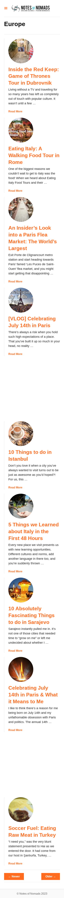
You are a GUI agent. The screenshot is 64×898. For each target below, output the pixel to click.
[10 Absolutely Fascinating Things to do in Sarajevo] (20, 590)
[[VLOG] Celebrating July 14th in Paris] (20, 300)
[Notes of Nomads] (31, 8)
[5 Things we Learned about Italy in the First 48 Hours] (20, 506)
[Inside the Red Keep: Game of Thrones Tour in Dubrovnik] (20, 50)
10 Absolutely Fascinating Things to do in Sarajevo (31, 615)
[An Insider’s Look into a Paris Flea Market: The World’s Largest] (20, 209)
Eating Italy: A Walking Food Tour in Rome (33, 155)
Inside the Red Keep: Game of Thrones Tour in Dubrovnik (33, 76)
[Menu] (6, 8)
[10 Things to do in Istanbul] (20, 433)
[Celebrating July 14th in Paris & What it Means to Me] (20, 669)
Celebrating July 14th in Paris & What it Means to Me (33, 694)
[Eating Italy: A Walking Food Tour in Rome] (20, 130)
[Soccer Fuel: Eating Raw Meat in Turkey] (20, 809)
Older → (50, 876)
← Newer (14, 876)
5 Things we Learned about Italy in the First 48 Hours (33, 531)
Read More (15, 111)
